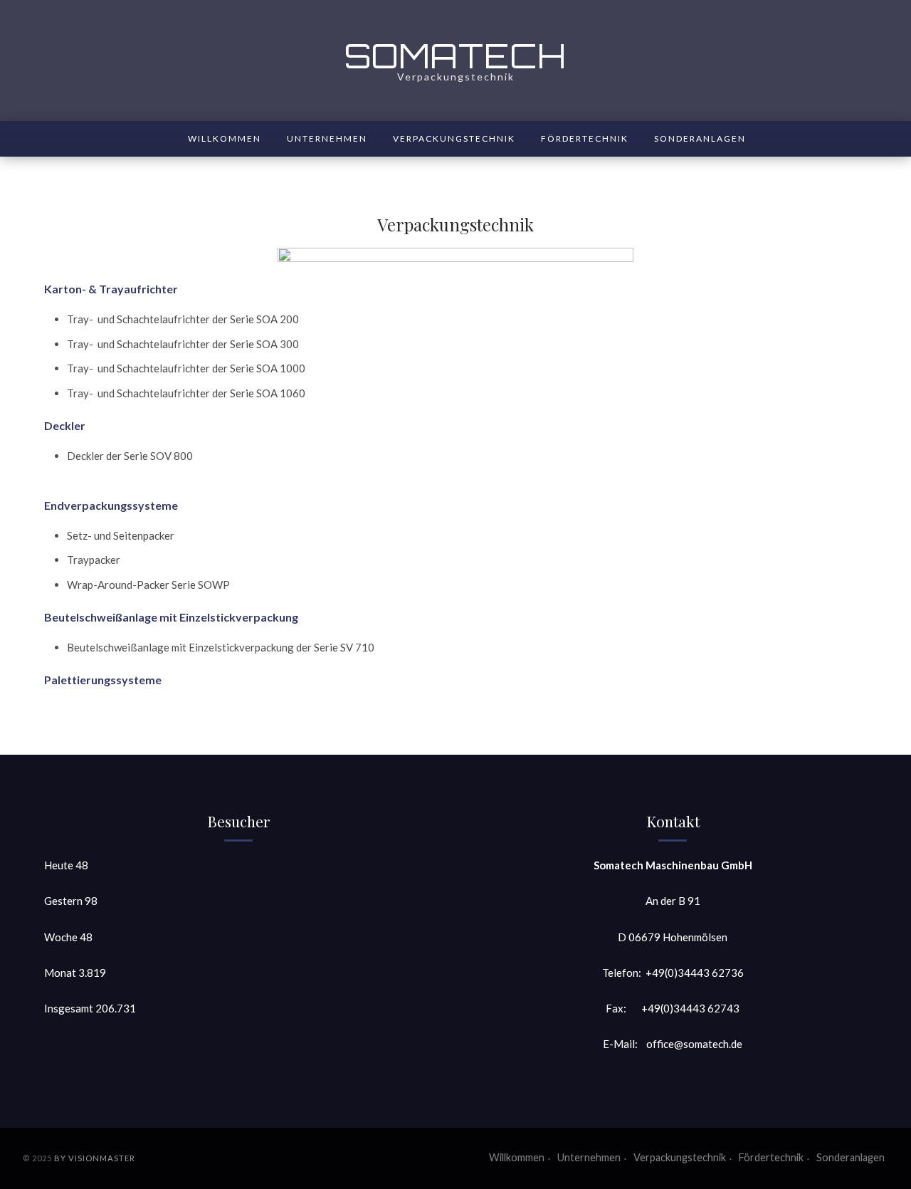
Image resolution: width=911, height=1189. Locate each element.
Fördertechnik (584, 138)
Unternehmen (327, 138)
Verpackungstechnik (454, 138)
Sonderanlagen (700, 138)
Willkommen (224, 138)
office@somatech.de (694, 1043)
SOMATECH (455, 55)
